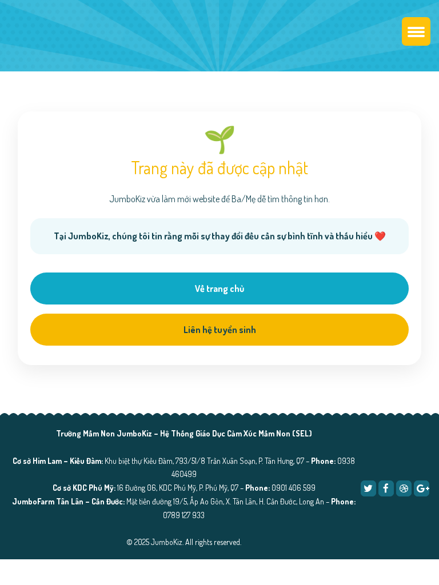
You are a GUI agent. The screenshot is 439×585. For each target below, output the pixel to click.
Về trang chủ (219, 288)
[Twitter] (368, 488)
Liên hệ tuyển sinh (219, 329)
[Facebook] (386, 488)
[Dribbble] (404, 488)
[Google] (421, 488)
